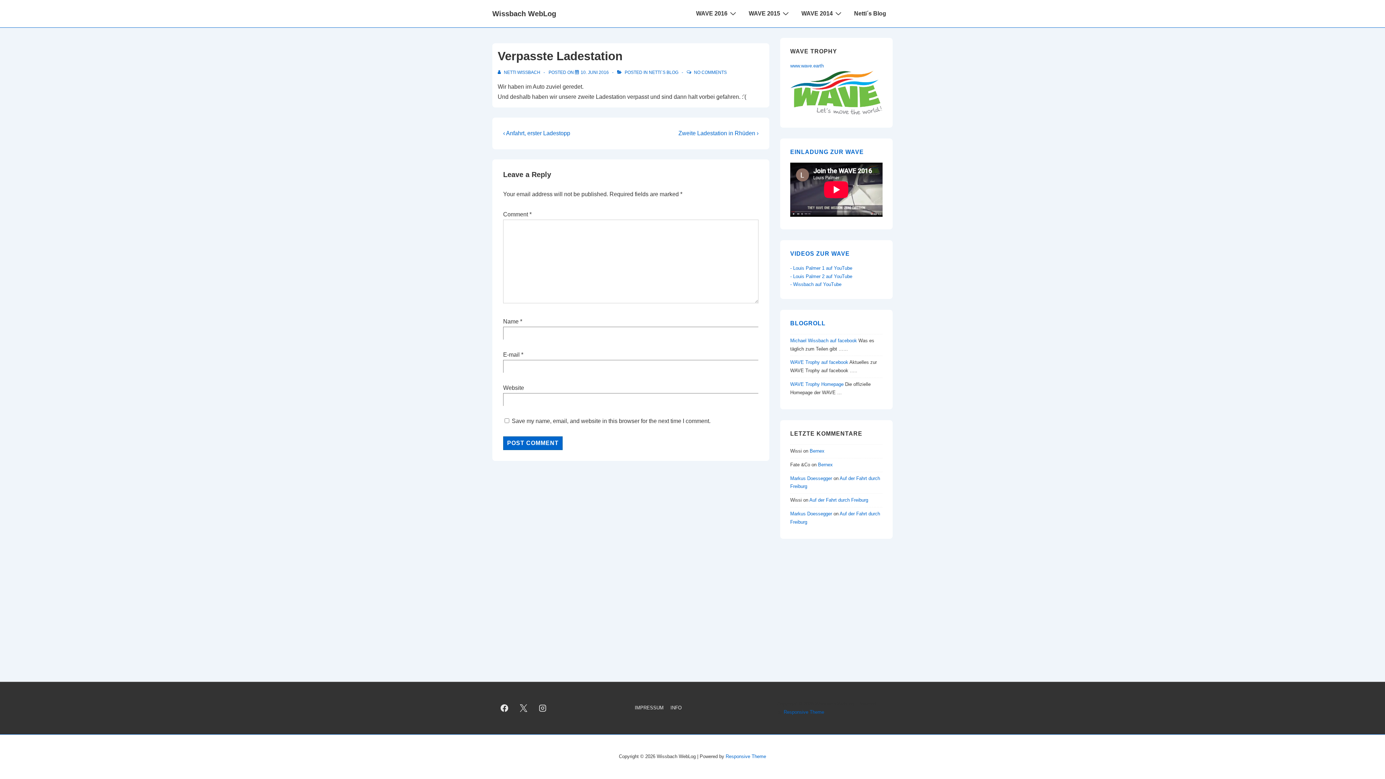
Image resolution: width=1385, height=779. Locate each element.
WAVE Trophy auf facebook (819, 362)
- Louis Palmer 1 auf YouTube (821, 268)
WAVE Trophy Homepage (817, 384)
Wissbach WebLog (524, 14)
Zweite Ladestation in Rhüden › (718, 133)
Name (511, 321)
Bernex (818, 451)
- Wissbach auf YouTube (815, 284)
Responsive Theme (804, 712)
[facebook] (504, 708)
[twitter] (524, 708)
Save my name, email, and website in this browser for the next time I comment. (611, 421)
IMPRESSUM (649, 707)
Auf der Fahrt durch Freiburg (838, 500)
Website (513, 388)
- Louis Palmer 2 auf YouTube (821, 276)
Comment (517, 214)
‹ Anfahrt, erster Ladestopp (536, 133)
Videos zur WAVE (820, 254)
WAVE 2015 (764, 13)
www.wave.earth (807, 66)
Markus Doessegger (811, 478)
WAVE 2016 (711, 13)
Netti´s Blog (870, 13)
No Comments (710, 72)
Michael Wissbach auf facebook (823, 340)
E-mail (511, 355)
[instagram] (543, 708)
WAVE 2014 (817, 13)
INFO (676, 707)
